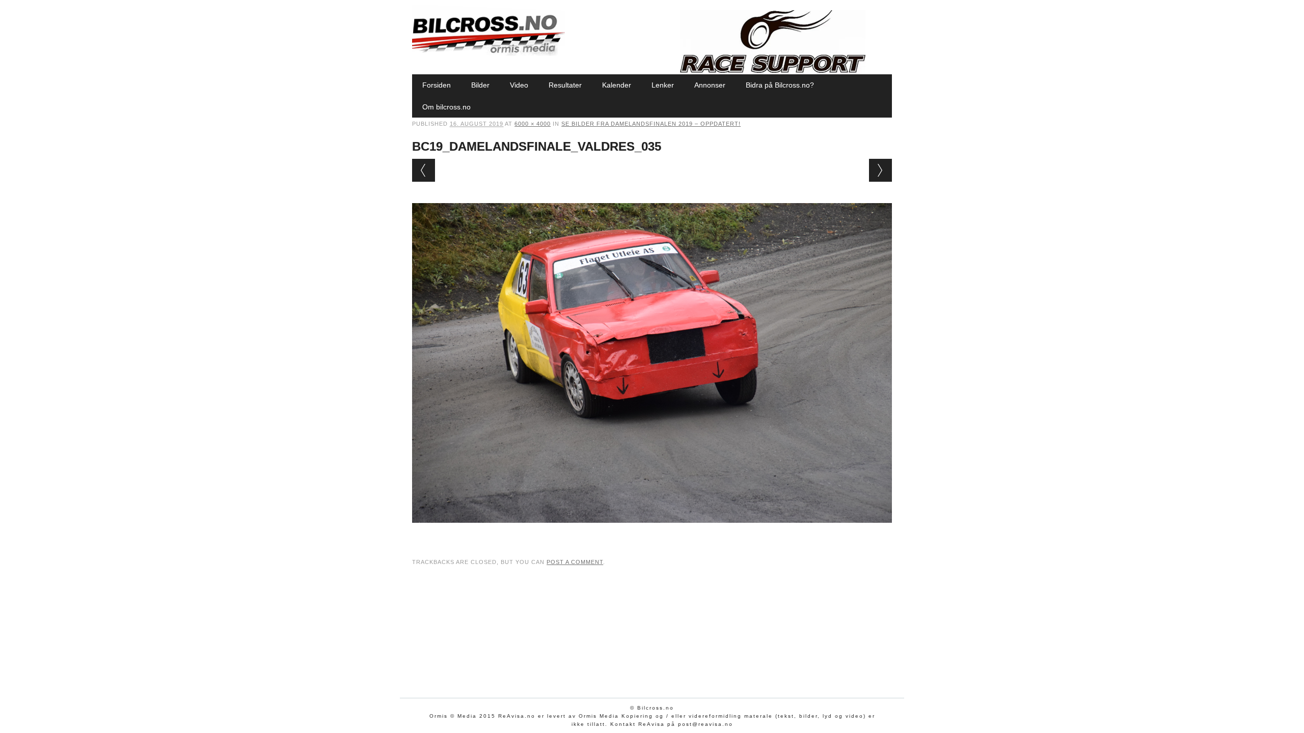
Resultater (565, 85)
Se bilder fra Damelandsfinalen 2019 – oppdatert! (651, 124)
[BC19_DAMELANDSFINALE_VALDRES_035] (652, 532)
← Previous (423, 170)
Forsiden (436, 85)
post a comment (575, 562)
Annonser (709, 85)
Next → (880, 170)
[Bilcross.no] (488, 53)
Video (519, 85)
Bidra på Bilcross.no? (780, 85)
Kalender (616, 85)
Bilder (480, 85)
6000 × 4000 (532, 124)
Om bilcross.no (446, 107)
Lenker (662, 85)
